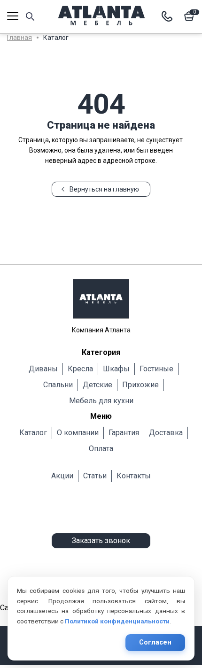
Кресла (80, 368)
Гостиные (156, 368)
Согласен (155, 642)
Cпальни (58, 384)
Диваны (43, 368)
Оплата (101, 448)
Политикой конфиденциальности (117, 621)
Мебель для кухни (101, 400)
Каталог (33, 432)
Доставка (166, 432)
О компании (78, 432)
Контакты (134, 475)
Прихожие (140, 384)
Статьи (95, 475)
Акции (62, 475)
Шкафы (116, 368)
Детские (97, 384)
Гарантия (124, 432)
